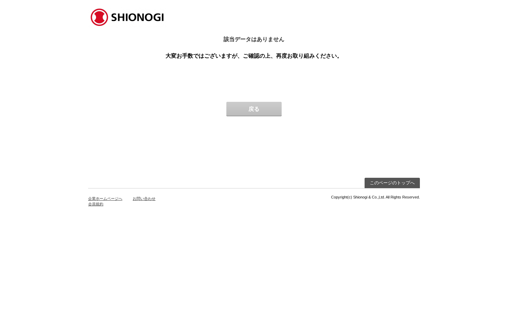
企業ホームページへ (105, 198)
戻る (254, 109)
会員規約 (95, 204)
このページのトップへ (392, 182)
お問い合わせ (144, 198)
